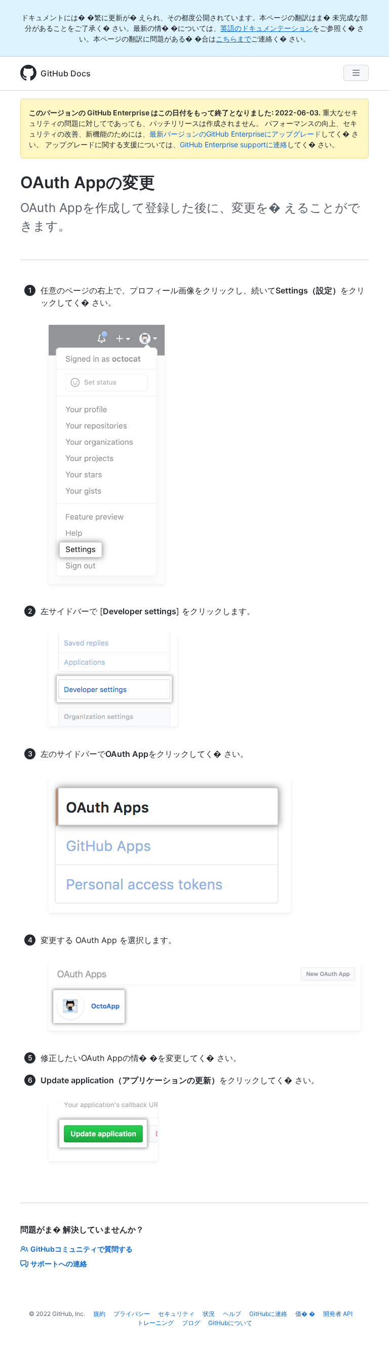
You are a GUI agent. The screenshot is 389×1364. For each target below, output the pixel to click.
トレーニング (155, 1323)
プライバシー (131, 1313)
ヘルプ (232, 1313)
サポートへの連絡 (58, 1263)
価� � (305, 1313)
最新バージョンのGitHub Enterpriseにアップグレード (235, 134)
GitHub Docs (66, 73)
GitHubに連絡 (268, 1313)
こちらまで (233, 38)
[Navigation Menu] (356, 73)
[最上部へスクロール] (367, 1342)
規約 (99, 1313)
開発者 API (338, 1313)
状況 (209, 1313)
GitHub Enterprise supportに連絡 (233, 144)
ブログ (191, 1323)
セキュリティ (176, 1313)
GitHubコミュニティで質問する (81, 1249)
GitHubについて (230, 1323)
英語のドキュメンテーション (266, 28)
